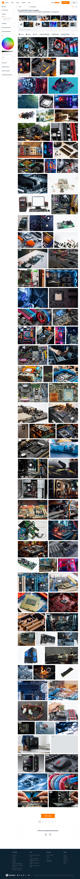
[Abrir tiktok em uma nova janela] (25, 875)
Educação (14, 861)
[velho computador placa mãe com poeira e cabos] (63, 510)
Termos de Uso (53, 875)
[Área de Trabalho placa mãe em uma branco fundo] (32, 413)
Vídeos (17, 2)
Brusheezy (14, 855)
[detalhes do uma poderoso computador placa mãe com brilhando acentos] (43, 67)
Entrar (74, 2)
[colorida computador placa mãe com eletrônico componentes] (27, 335)
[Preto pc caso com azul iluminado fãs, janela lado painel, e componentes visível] (31, 655)
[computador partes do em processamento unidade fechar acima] (66, 150)
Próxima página (48, 816)
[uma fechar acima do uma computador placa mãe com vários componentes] (33, 392)
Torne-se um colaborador (48, 861)
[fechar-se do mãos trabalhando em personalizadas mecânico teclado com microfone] (33, 799)
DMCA (31, 856)
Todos (4, 16)
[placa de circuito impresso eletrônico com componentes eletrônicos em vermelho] (68, 565)
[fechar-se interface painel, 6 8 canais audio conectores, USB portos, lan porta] (30, 150)
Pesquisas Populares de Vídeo (34, 866)
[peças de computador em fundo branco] (63, 183)
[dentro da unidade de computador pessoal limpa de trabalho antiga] (32, 468)
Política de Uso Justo (69, 875)
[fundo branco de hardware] (66, 240)
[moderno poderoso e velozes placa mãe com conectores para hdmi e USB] (64, 448)
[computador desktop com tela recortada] (34, 204)
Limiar (3, 57)
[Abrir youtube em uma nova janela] (29, 875)
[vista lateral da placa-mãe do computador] (67, 166)
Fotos (12, 2)
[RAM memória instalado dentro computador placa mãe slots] (32, 183)
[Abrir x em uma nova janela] (27, 875)
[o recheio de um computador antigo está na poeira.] (64, 204)
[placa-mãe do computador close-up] (32, 355)
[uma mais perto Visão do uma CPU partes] (72, 335)
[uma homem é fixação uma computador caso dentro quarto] (63, 355)
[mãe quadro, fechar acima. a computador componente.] (33, 448)
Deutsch (65, 860)
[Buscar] (73, 6)
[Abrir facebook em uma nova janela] (17, 875)
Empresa (14, 860)
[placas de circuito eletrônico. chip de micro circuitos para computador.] (32, 530)
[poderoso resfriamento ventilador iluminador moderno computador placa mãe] (63, 47)
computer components (44, 34)
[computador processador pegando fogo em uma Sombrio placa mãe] (44, 672)
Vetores (6, 2)
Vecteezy (14, 856)
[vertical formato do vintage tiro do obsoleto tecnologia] (48, 374)
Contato (48, 856)
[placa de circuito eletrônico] (33, 582)
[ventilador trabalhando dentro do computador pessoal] (33, 298)
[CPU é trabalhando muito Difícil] (67, 431)
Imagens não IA (6, 19)
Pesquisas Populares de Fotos (34, 863)
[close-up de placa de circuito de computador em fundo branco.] (28, 565)
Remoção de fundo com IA (17, 868)
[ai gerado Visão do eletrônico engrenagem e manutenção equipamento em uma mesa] (33, 549)
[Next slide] (76, 34)
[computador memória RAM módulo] (67, 672)
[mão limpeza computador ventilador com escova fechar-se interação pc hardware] (63, 799)
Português (66, 858)
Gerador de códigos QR (17, 869)
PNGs (36, 34)
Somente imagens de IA (8, 18)
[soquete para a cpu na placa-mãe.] (30, 240)
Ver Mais (73, 24)
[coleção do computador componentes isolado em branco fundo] (26, 115)
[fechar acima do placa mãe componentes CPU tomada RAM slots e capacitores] (31, 166)
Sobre (47, 858)
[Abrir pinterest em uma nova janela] (23, 875)
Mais (29, 2)
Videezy (13, 858)
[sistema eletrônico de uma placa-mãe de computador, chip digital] (26, 728)
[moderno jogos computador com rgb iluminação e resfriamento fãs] (31, 763)
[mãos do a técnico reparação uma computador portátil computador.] (45, 728)
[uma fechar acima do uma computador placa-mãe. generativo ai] (63, 602)
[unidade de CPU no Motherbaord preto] (63, 298)
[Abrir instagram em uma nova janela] (19, 875)
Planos (52, 2)
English (65, 855)
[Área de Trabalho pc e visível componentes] (67, 67)
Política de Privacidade (61, 875)
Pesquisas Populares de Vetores (34, 861)
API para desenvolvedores (17, 863)
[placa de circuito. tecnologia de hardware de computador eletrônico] (67, 728)
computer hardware (65, 34)
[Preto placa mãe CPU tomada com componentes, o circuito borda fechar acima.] (63, 413)
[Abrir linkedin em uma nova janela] (21, 875)
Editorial (23, 2)
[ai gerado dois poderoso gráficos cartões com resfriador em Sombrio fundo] (48, 150)
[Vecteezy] (3, 2)
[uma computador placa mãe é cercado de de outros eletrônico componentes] (63, 85)
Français (65, 861)
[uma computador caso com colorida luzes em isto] (66, 101)
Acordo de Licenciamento (35, 855)
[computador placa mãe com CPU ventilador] (32, 47)
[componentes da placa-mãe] (63, 392)
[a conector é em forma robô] (63, 468)
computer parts (55, 34)
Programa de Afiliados (34, 858)
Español (65, 856)
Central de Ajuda (49, 855)
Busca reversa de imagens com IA (17, 866)
